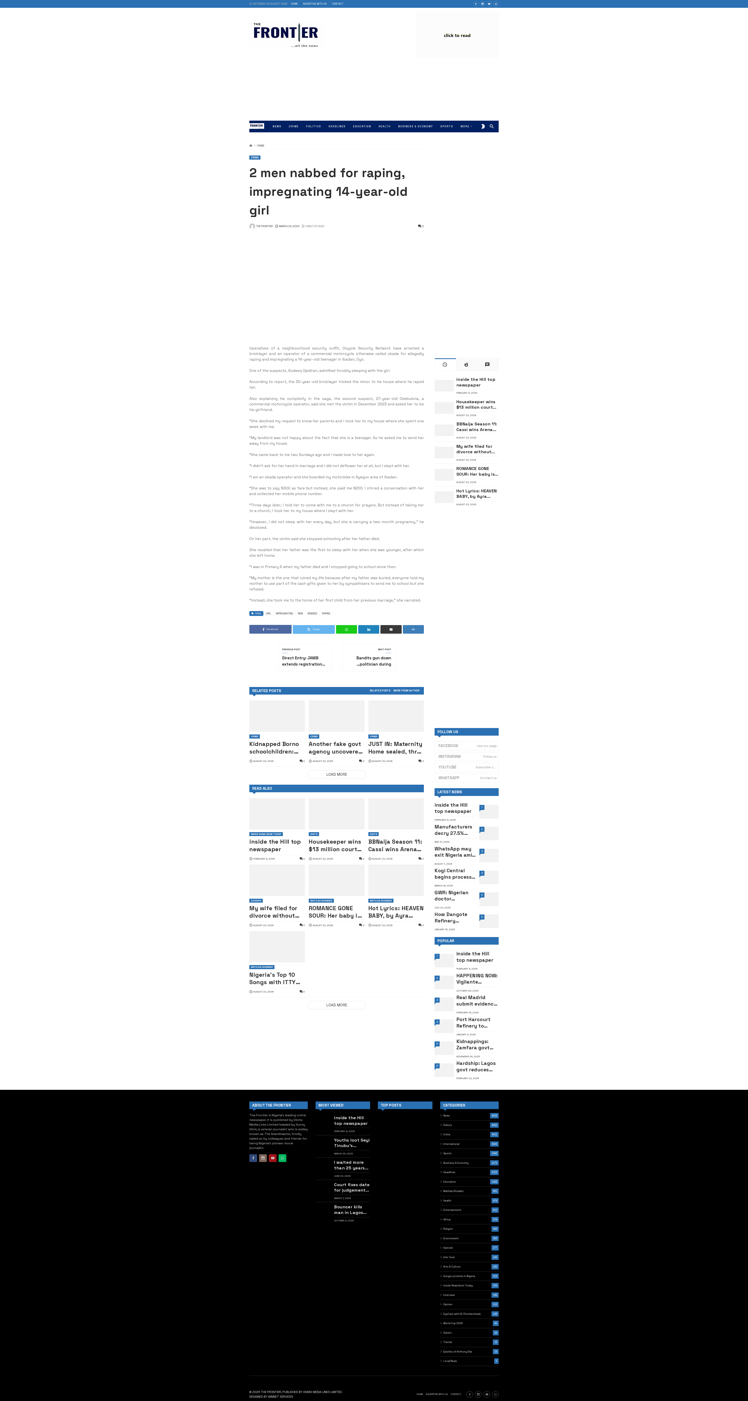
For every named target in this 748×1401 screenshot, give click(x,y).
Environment (451, 1238)
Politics (447, 1125)
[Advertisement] (374, 91)
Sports (447, 1153)
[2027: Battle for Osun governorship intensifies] (424, 1161)
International (451, 1144)
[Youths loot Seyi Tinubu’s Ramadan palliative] (324, 1146)
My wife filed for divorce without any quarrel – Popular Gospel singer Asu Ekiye (273, 912)
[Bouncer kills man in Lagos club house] (324, 1213)
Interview (449, 1295)
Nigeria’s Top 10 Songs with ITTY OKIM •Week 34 (272, 978)
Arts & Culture (451, 1266)
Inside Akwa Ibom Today (266, 834)
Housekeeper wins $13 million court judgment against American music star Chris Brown (335, 845)
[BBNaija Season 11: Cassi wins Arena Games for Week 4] (396, 813)
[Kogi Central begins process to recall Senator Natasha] (489, 877)
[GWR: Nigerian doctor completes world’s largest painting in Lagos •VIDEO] (489, 899)
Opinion (448, 1304)
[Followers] (482, 4)
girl (268, 613)
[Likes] (476, 4)
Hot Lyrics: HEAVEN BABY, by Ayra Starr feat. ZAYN (396, 912)
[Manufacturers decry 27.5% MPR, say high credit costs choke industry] (489, 833)
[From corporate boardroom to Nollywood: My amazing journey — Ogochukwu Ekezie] (405, 1142)
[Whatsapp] (496, 4)
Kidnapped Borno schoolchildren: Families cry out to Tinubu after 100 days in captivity (276, 747)
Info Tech (449, 1257)
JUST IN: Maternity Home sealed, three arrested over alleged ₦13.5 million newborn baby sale (396, 747)
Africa (447, 1219)
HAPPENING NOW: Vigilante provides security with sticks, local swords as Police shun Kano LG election (477, 978)
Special (448, 1247)
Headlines (449, 1172)
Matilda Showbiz (321, 900)
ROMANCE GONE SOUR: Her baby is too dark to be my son (335, 912)
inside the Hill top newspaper (275, 845)
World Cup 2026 (453, 1323)
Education (449, 1181)
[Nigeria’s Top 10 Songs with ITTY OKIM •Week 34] (277, 946)
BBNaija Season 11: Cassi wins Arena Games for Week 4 (395, 845)
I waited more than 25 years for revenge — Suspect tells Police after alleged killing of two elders (349, 1165)
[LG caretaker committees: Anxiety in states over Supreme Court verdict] (386, 1181)
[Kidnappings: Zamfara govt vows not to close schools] (444, 1048)
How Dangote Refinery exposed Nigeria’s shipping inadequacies (451, 917)
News (446, 1115)
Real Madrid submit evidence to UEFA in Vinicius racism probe (476, 1000)
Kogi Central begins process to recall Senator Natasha (455, 873)
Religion (448, 1229)
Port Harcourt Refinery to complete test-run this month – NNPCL (476, 1022)
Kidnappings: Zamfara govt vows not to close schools (473, 1044)
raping (326, 613)
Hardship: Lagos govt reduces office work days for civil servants (477, 1066)
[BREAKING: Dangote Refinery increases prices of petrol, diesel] (405, 1161)
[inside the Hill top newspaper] (277, 813)
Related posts (380, 691)
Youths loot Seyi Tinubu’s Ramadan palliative (352, 1142)
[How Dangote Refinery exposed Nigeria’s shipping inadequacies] (489, 921)
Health (447, 1200)
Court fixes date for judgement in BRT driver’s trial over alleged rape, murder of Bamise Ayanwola (352, 1187)
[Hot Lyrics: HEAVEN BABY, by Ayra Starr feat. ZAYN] (396, 880)
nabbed (312, 613)
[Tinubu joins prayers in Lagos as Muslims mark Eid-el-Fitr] (424, 1123)
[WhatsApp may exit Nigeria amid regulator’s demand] (489, 855)
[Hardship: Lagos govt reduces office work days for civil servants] (444, 1070)
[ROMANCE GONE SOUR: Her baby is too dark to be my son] (336, 880)
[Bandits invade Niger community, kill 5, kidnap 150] (424, 1142)
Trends (447, 1342)
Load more (336, 774)
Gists (314, 834)
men (300, 613)
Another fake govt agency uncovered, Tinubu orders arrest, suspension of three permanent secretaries (336, 747)
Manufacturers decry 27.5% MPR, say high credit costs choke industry (453, 830)
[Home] (250, 146)
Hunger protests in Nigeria (459, 1276)
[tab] (380, 691)
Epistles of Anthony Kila (457, 1351)
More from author (406, 691)
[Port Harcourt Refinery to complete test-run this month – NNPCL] (444, 1026)
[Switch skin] (483, 126)
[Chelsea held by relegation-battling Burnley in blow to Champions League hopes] (386, 1142)
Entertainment (452, 1210)
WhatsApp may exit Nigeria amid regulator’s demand (455, 852)
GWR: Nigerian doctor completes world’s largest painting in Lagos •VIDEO (453, 895)
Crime (260, 146)
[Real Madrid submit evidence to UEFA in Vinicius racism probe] (444, 1004)
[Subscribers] (489, 4)
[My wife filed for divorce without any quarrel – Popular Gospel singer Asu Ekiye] (277, 880)
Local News (450, 1361)
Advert (447, 1332)
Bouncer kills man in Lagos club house (348, 1209)
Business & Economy (456, 1163)
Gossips (256, 900)
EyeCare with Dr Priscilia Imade (462, 1314)
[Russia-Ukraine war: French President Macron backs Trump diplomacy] (386, 1161)
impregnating (284, 613)
